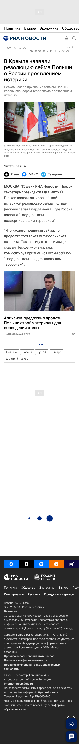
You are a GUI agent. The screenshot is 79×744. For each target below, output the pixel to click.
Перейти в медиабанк (59, 145)
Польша (11, 352)
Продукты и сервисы (59, 594)
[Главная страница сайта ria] (24, 38)
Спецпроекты (14, 594)
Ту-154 (41, 352)
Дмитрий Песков (17, 358)
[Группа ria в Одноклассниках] (56, 564)
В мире (56, 352)
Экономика (46, 588)
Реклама (34, 594)
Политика (10, 588)
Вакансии (10, 611)
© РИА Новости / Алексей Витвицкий (24, 145)
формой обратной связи (41, 692)
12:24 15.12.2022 (15, 47)
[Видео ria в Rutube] (71, 564)
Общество (28, 588)
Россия (27, 352)
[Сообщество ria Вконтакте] (41, 564)
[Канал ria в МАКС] (11, 564)
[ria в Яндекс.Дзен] (26, 564)
